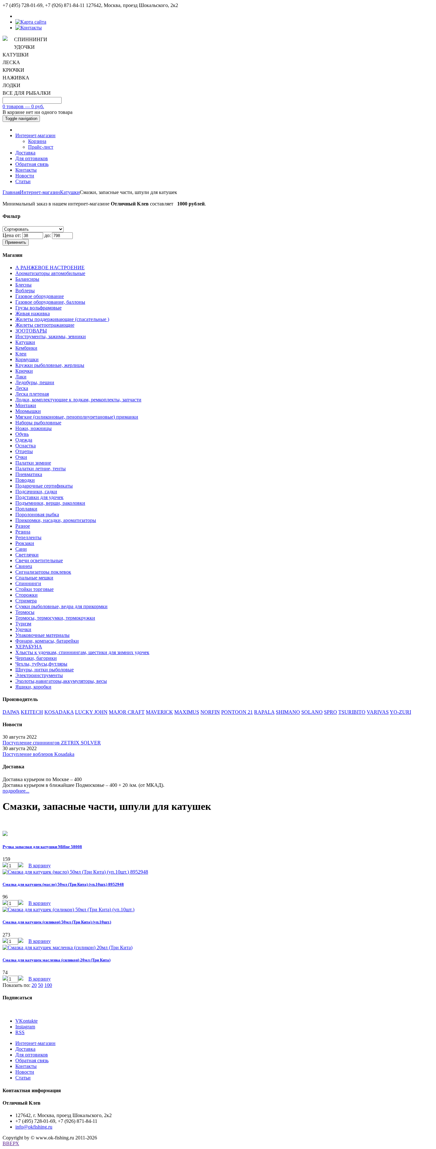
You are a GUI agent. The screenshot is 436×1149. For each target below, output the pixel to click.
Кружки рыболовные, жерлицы (49, 365)
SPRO (330, 712)
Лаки (20, 376)
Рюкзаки (24, 543)
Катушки (70, 192)
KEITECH (32, 712)
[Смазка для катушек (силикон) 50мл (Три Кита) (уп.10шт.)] (68, 909)
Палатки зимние (33, 463)
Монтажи (25, 405)
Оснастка (25, 445)
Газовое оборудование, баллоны (50, 302)
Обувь (22, 434)
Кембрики (26, 348)
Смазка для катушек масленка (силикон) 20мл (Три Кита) (56, 960)
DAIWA (11, 712)
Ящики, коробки (33, 687)
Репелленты (28, 537)
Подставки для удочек (39, 497)
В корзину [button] (39, 865)
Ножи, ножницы (33, 428)
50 (40, 985)
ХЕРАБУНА (28, 646)
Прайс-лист (40, 147)
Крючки (24, 371)
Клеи (20, 353)
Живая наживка (32, 313)
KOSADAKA (59, 712)
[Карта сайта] (30, 22)
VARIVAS (378, 712)
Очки (21, 457)
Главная (11, 192)
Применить (15, 242)
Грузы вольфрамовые (38, 307)
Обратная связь (32, 164)
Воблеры (25, 290)
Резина (22, 531)
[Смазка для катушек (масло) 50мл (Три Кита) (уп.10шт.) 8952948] (75, 872)
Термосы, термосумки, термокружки (55, 618)
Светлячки (27, 554)
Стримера (26, 600)
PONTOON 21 (237, 712)
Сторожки (26, 595)
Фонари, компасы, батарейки (47, 641)
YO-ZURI (400, 712)
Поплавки (26, 508)
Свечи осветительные (39, 560)
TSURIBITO (351, 712)
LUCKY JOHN (91, 712)
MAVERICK (159, 712)
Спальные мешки (34, 577)
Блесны (23, 284)
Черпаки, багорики (36, 658)
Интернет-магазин (35, 135)
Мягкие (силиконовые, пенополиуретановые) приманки (76, 417)
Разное (22, 526)
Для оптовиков (31, 158)
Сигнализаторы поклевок (43, 572)
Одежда (23, 440)
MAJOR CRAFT (127, 712)
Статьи (23, 181)
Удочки (23, 629)
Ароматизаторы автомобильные (50, 273)
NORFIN (210, 712)
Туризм (23, 623)
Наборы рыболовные (38, 422)
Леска (21, 388)
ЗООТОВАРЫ (31, 330)
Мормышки (28, 411)
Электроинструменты (39, 675)
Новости (24, 175)
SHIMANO (288, 712)
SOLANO (312, 712)
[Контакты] (28, 27)
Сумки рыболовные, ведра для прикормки (61, 606)
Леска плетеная (32, 394)
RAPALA (264, 712)
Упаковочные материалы (42, 635)
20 (34, 985)
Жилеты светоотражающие (44, 325)
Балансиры (27, 279)
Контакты (26, 170)
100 (48, 985)
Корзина (37, 141)
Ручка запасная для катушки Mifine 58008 (42, 846)
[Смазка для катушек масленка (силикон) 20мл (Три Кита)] (67, 947)
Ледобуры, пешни (34, 382)
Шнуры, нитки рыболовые (44, 669)
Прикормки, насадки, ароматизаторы (55, 520)
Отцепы (24, 451)
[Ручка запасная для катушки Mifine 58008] (5, 834)
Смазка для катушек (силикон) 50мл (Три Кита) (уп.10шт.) (57, 922)
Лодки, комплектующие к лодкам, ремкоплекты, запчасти (78, 399)
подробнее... (16, 791)
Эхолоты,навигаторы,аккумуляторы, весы (61, 681)
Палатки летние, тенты (40, 468)
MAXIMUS (186, 712)
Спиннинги (28, 583)
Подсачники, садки (36, 491)
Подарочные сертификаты (44, 486)
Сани (21, 549)
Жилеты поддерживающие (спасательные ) (62, 319)
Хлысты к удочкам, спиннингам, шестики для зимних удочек (82, 652)
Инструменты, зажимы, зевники (50, 336)
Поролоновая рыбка (37, 514)
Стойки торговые (34, 589)
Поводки (25, 480)
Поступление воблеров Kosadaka (38, 754)
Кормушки (27, 359)
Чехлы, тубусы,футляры (41, 664)
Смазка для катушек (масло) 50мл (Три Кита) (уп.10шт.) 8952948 (63, 884)
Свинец (23, 566)
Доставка (25, 152)
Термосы (24, 612)
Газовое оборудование (39, 296)
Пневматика (28, 474)
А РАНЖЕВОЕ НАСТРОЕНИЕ (50, 267)
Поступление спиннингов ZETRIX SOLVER (52, 742)
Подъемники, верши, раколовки (50, 503)
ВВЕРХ (11, 1143)
